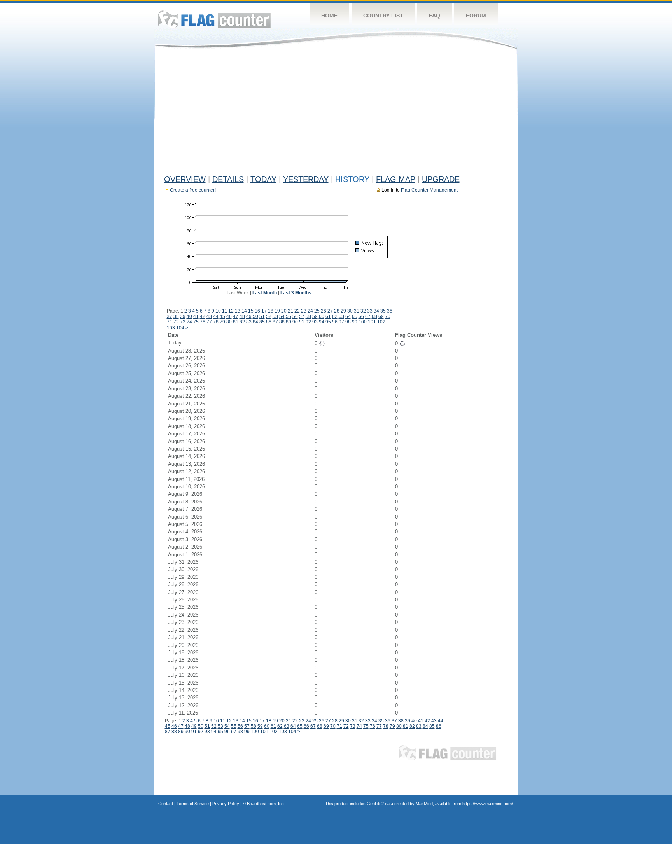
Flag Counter (214, 19)
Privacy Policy (225, 803)
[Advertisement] (336, 113)
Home (329, 15)
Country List (383, 15)
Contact (165, 803)
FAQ (434, 15)
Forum (476, 15)
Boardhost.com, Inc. (266, 803)
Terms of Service (193, 803)
